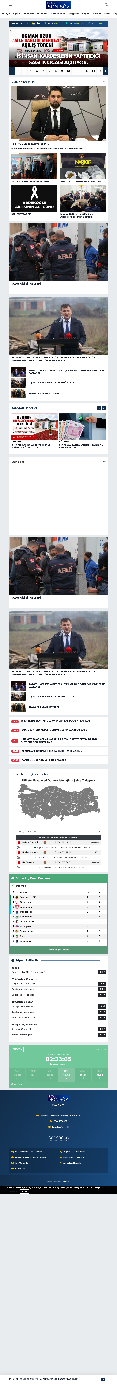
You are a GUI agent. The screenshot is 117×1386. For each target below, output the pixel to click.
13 (87, 71)
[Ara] (106, 5)
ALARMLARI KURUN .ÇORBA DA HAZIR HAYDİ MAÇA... (52, 751)
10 (68, 71)
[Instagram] (56, 1138)
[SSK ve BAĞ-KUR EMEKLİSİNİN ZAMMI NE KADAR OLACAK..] (82, 426)
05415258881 (60, 1121)
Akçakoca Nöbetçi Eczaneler (28, 1152)
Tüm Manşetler (22, 1163)
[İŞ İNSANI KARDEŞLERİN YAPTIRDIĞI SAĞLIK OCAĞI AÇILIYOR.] (34, 426)
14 (93, 71)
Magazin (73, 13)
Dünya (6, 13)
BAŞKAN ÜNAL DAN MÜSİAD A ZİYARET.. (44, 760)
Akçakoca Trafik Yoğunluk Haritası (30, 1157)
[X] (51, 1138)
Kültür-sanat (57, 13)
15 (99, 71)
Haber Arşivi (20, 1169)
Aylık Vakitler (19, 1085)
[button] (99, 408)
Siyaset (96, 13)
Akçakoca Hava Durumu (74, 1152)
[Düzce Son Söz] (58, 5)
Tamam (24, 1191)
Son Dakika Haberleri (72, 1163)
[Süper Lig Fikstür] (104, 960)
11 (74, 71)
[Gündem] (104, 461)
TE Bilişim (65, 1182)
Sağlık (85, 13)
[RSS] (66, 1138)
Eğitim (16, 13)
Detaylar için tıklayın (58, 950)
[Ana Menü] (10, 5)
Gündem (42, 13)
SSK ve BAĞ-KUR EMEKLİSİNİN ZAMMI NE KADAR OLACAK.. (55, 730)
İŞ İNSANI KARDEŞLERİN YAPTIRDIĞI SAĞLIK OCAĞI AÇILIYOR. (56, 721)
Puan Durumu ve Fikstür (73, 1157)
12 (80, 71)
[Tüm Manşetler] (104, 82)
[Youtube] (61, 1138)
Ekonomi (29, 13)
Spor (107, 13)
